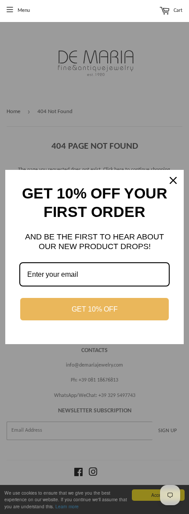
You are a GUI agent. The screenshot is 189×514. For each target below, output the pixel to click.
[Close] (173, 180)
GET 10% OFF (95, 309)
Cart (177, 11)
